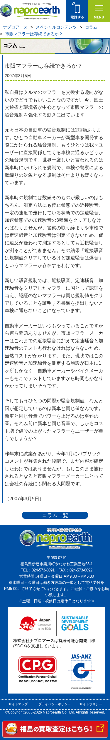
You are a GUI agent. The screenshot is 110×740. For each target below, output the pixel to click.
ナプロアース (15, 27)
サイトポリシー (90, 704)
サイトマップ (18, 704)
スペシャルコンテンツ (56, 27)
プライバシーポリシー (54, 704)
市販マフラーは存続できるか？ (34, 33)
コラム (91, 27)
